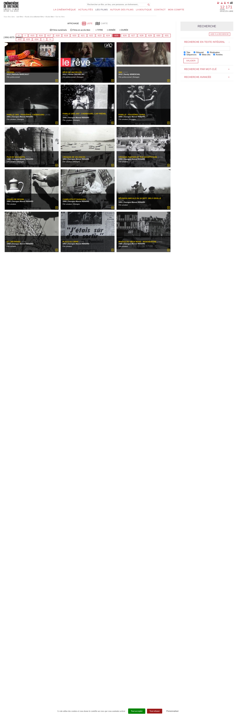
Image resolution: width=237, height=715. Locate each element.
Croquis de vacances (74, 157)
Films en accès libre (81, 30)
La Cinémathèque (64, 9)
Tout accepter (137, 711)
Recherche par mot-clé (207, 69)
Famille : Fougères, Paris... (132, 115)
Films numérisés (59, 30)
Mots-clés (205, 55)
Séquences (191, 55)
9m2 (120, 72)
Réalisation (214, 52)
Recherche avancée (207, 77)
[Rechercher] (149, 5)
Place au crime (71, 242)
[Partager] (227, 2)
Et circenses (13, 242)
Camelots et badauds (74, 199)
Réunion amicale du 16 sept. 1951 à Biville (139, 198)
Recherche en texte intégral (207, 42)
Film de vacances (16, 157)
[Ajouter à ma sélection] (56, 80)
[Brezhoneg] (231, 2)
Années (219, 55)
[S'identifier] (224, 2)
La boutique (144, 9)
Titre (188, 52)
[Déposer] (221, 2)
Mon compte (176, 9)
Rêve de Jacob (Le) (72, 72)
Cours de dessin (15, 199)
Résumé (200, 52)
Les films (101, 9)
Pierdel (11, 72)
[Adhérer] (218, 2)
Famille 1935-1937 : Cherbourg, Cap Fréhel (84, 114)
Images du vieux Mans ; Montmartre (137, 242)
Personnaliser (172, 711)
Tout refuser (154, 711)
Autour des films (122, 9)
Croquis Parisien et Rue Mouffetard (137, 157)
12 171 (226, 7)
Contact (160, 9)
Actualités (85, 9)
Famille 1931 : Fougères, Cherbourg (25, 115)
